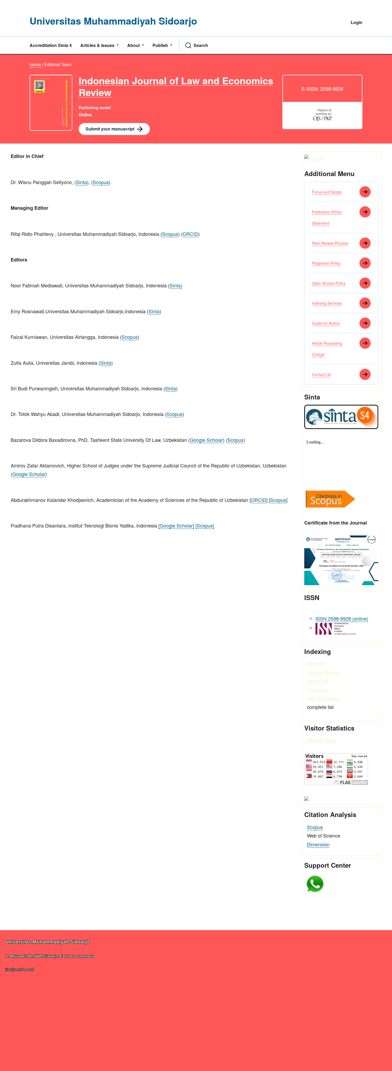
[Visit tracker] (306, 797)
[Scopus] (204, 525)
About (134, 45)
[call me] (315, 883)
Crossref (316, 663)
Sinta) (176, 285)
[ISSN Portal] (335, 627)
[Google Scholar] (176, 525)
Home (36, 64)
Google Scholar (206, 439)
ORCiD (258, 499)
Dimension (318, 689)
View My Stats (321, 740)
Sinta (81, 181)
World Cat (317, 680)
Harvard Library (323, 698)
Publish (161, 45)
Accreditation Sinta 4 (51, 45)
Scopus (101, 181)
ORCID (190, 233)
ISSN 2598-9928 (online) (341, 618)
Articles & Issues (97, 45)
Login (356, 22)
